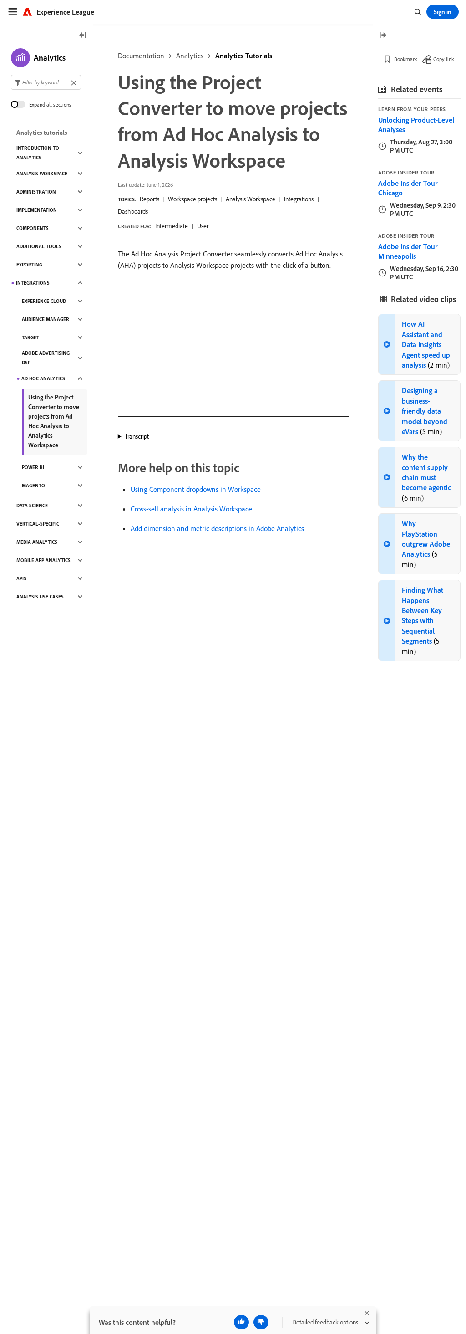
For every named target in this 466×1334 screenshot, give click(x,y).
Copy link (443, 59)
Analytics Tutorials (243, 55)
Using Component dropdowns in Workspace (196, 489)
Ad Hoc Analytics (43, 378)
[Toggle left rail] (83, 36)
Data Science (32, 505)
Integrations (299, 199)
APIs (21, 578)
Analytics (189, 55)
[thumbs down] (260, 1322)
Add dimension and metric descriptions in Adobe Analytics (217, 528)
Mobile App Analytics (43, 560)
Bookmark (405, 59)
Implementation (36, 210)
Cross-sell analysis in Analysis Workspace (191, 508)
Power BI (33, 467)
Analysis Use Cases (40, 596)
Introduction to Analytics (37, 153)
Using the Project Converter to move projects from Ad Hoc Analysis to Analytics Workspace (53, 421)
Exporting (29, 264)
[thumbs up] (241, 1322)
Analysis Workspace (250, 199)
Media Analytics (36, 542)
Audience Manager (45, 319)
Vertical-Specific (37, 524)
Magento (33, 485)
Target (30, 337)
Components (32, 228)
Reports (149, 199)
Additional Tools (38, 246)
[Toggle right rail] (383, 36)
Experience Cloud (44, 301)
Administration (36, 192)
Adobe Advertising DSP (46, 358)
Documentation (141, 55)
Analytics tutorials (41, 132)
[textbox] (46, 82)
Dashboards (133, 211)
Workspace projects (192, 199)
